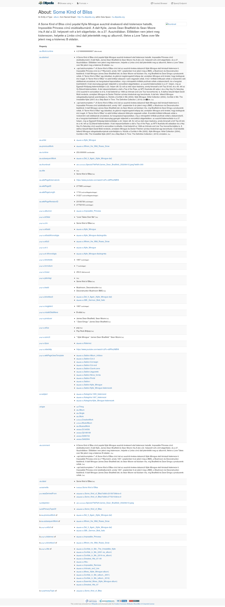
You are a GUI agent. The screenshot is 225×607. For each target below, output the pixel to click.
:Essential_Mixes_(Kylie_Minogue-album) (96, 581)
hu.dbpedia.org (118, 17)
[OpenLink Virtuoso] (91, 601)
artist (42, 140)
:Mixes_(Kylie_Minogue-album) (92, 571)
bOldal (44, 217)
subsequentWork (47, 158)
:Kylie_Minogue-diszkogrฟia (91, 253)
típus (44, 343)
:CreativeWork (84, 419)
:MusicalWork (83, 426)
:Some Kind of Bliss (87, 487)
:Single (80, 413)
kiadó (44, 287)
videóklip (45, 349)
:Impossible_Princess (88, 211)
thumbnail (44, 164)
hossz (44, 272)
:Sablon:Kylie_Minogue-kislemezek (94, 388)
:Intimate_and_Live (87, 568)
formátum (46, 266)
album (56, 17)
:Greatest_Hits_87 (87, 584)
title (42, 170)
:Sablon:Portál (85, 378)
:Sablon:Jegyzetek (87, 371)
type (42, 406)
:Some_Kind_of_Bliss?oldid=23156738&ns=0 (98, 493)
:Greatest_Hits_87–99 (89, 558)
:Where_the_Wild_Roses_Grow (92, 146)
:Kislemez (83, 343)
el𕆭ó (43, 247)
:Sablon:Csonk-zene (88, 368)
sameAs (43, 487)
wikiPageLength (47, 192)
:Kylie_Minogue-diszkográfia (91, 235)
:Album (80, 410)
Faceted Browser (160, 3)
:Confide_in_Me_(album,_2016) (93, 578)
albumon (45, 211)
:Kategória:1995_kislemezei (91, 394)
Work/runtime (46, 51)
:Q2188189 (83, 432)
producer (45, 318)
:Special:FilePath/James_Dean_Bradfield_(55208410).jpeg (105, 502)
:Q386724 (83, 436)
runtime (43, 152)
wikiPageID (45, 186)
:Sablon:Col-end (86, 365)
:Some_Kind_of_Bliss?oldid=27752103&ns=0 (98, 496)
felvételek (45, 259)
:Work (80, 416)
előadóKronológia (49, 235)
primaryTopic (48, 590)
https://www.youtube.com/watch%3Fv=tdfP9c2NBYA (97, 180)
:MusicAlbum (84, 423)
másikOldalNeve (48, 312)
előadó (44, 229)
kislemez (47, 536)
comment (44, 445)
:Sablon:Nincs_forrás (88, 375)
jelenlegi (45, 278)
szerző (44, 337)
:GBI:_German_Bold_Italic (90, 300)
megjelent (46, 306)
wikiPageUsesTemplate (51, 355)
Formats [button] (83, 3)
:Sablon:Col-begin (87, 362)
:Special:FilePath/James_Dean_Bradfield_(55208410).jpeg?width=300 (109, 164)
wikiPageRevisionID (48, 201)
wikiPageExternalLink (49, 180)
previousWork (46, 146)
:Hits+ (82, 561)
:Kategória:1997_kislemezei (91, 397)
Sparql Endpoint (180, 3)
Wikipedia (95, 604)
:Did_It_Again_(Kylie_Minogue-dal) (94, 158)
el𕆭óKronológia (48, 253)
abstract (44, 57)
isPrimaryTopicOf (47, 509)
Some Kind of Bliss (72, 11)
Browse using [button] (66, 3)
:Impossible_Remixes (88, 565)
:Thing (80, 406)
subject (43, 394)
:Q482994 (83, 439)
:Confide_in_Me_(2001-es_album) (94, 552)
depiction (44, 502)
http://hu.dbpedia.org (86, 17)
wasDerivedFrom (48, 493)
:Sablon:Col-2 (85, 358)
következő (46, 296)
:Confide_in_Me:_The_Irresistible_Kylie (96, 548)
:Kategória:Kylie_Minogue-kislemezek (95, 400)
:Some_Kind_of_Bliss (89, 509)
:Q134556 (83, 429)
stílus (44, 327)
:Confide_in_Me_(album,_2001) (93, 574)
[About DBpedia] (46, 3)
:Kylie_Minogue (86, 140)
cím (43, 223)
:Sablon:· (83, 381)
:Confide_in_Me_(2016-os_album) (94, 555)
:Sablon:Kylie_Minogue (89, 384)
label (42, 481)
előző (44, 241)
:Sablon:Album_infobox (89, 355)
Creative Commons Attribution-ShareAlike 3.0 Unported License (134, 604)
